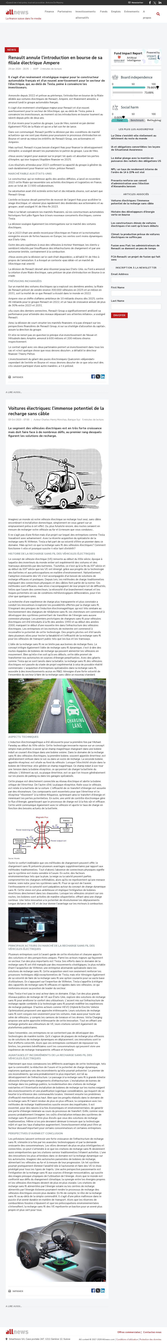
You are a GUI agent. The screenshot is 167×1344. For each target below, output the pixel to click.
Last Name (117, 301)
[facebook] (93, 376)
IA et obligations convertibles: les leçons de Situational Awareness (135, 148)
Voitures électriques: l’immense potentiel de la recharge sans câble (132, 202)
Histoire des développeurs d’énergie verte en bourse (133, 213)
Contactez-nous (152, 1332)
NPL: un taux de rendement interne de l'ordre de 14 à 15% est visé (134, 171)
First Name (117, 287)
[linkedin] (103, 376)
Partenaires (65, 11)
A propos (147, 12)
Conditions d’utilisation (127, 1339)
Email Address (120, 274)
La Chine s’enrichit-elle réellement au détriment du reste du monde (133, 137)
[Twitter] (154, 3)
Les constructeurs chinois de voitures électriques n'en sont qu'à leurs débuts (135, 224)
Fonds (103, 11)
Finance (49, 11)
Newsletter (137, 2)
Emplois (116, 11)
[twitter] (98, 376)
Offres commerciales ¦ (129, 1332)
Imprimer (18, 377)
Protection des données (150, 1339)
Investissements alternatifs (86, 12)
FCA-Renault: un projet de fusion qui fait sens (135, 258)
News (11, 50)
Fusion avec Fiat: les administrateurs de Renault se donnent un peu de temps (135, 247)
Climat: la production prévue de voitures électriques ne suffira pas (135, 236)
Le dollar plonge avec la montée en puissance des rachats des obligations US (136, 159)
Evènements (131, 11)
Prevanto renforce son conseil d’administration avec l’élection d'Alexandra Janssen (130, 183)
